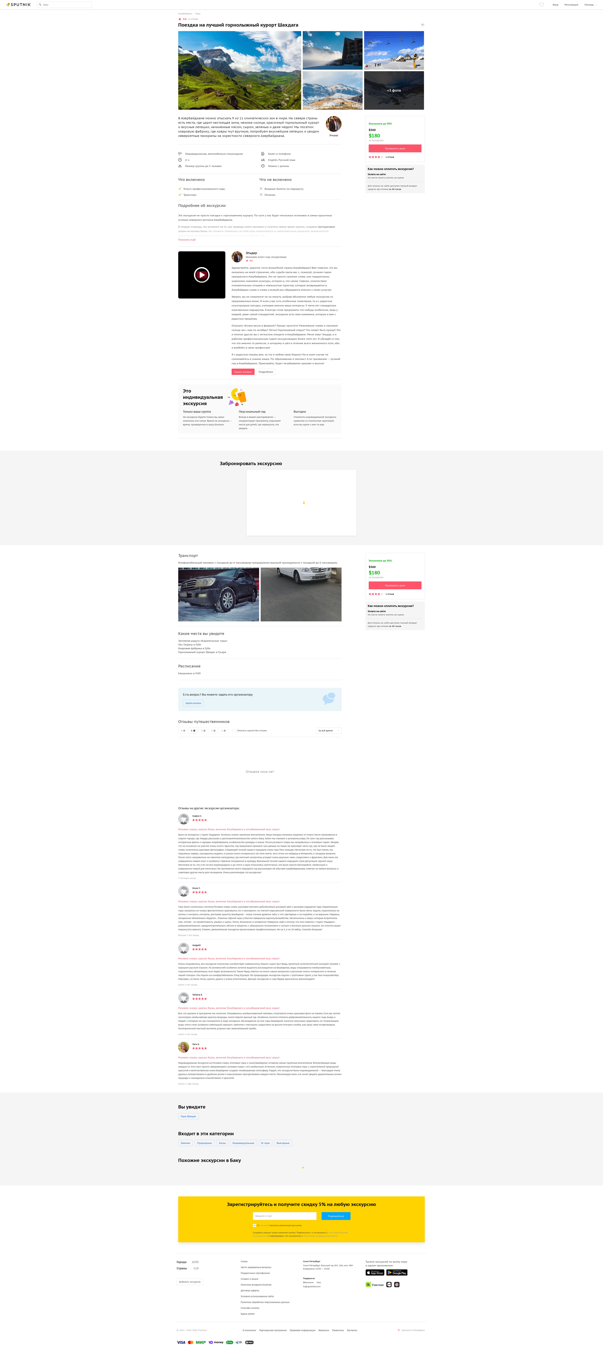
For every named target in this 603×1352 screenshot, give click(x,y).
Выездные (283, 1143)
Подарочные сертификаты (255, 1273)
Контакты (352, 1330)
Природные (204, 1143)
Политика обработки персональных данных (265, 1302)
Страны (188, 1268)
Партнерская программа (273, 1330)
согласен (264, 1225)
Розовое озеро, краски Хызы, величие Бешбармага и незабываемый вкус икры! (228, 829)
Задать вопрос (243, 371)
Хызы (222, 1143)
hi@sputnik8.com (312, 1286)
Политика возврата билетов (256, 1284)
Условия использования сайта (257, 1296)
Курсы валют (248, 1313)
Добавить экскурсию (190, 1281)
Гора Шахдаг (188, 1116)
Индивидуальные (243, 1143)
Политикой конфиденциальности (320, 1236)
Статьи (244, 1261)
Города (188, 1262)
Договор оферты (250, 1290)
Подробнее (266, 371)
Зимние (185, 1143)
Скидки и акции (249, 1278)
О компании (249, 1330)
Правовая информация (302, 1330)
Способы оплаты (250, 1308)
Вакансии (324, 1330)
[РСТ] (396, 1284)
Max (319, 1282)
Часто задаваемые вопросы (256, 1267)
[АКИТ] (389, 1284)
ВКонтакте (308, 1282)
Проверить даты (395, 148)
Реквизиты (338, 1330)
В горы (265, 1143)
